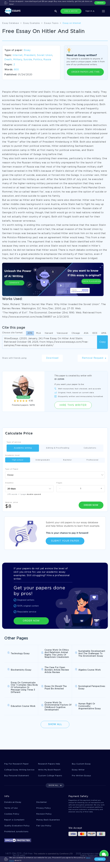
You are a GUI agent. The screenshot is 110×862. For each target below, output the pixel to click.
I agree (100, 859)
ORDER (100, 3)
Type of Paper (11, 469)
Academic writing (23, 448)
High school (17, 460)
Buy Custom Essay (81, 764)
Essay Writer (78, 770)
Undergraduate (42, 460)
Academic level (12, 455)
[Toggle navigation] (103, 11)
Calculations (90, 448)
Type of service (14, 442)
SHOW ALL (53, 785)
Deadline (9, 483)
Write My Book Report (49, 770)
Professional (92, 460)
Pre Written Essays (81, 776)
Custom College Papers (50, 776)
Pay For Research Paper (16, 764)
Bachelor (67, 460)
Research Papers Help (49, 764)
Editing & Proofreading (57, 448)
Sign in (89, 11)
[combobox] (55, 474)
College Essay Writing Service (19, 770)
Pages (59, 483)
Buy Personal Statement (16, 776)
